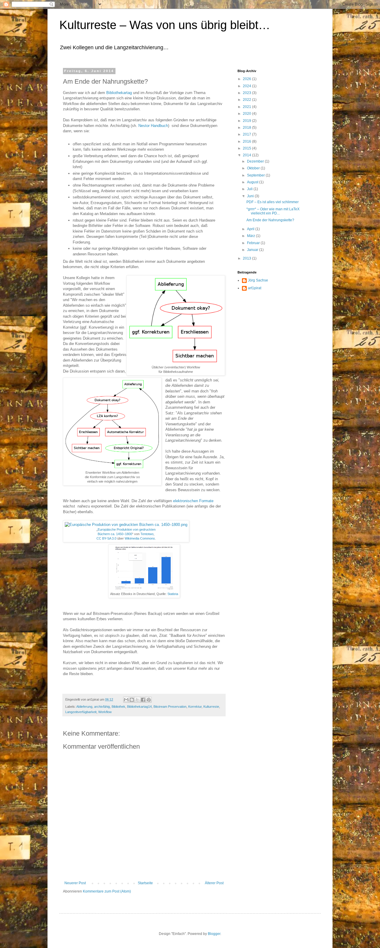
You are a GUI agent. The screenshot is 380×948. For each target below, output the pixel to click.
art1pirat (254, 288)
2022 (247, 100)
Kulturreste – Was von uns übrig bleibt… (164, 24)
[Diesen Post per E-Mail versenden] (126, 700)
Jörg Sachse (258, 280)
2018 (247, 127)
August (253, 182)
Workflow (105, 712)
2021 (247, 107)
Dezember (256, 161)
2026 (247, 79)
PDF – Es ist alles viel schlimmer (272, 202)
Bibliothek (118, 706)
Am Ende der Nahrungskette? (270, 220)
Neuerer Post (75, 883)
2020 (247, 114)
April (251, 229)
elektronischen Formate (193, 501)
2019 (247, 121)
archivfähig (102, 706)
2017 (247, 134)
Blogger (214, 934)
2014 (247, 155)
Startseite (145, 883)
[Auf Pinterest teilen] (149, 700)
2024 (247, 86)
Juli (250, 189)
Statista (172, 594)
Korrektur (195, 706)
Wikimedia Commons (140, 538)
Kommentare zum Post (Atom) (107, 891)
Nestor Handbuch (153, 125)
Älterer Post (214, 883)
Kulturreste (211, 706)
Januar (253, 250)
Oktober (254, 168)
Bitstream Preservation (169, 706)
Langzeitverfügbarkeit (80, 712)
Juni (251, 196)
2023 (247, 93)
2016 (247, 141)
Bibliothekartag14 (139, 706)
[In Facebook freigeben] (143, 700)
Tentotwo (146, 534)
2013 (247, 258)
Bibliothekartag (119, 92)
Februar (254, 243)
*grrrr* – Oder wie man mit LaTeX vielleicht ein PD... (273, 211)
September (256, 175)
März (251, 236)
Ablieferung (84, 706)
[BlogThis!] (132, 700)
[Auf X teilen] (137, 700)
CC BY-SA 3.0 (106, 538)
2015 (247, 148)
